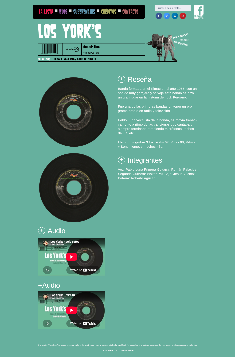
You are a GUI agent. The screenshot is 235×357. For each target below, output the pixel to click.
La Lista (46, 11)
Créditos (108, 11)
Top (227, 349)
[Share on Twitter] (167, 18)
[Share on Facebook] (159, 18)
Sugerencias (84, 11)
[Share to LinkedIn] (175, 18)
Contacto (130, 11)
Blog (63, 11)
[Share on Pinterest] (183, 18)
